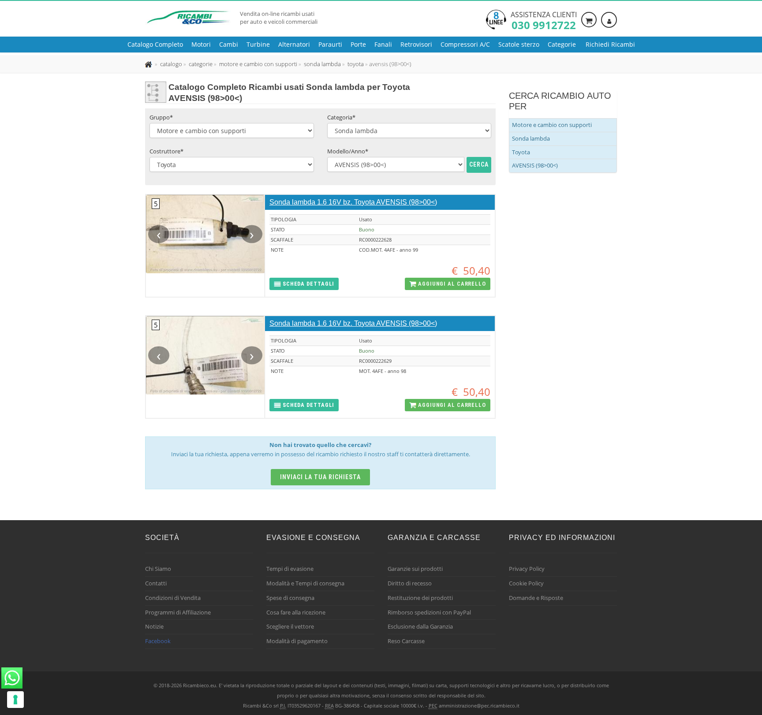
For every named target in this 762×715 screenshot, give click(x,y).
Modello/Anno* (347, 151)
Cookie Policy (526, 583)
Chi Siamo (158, 569)
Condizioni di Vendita (173, 598)
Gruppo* (161, 117)
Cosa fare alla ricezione (295, 612)
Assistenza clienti (544, 20)
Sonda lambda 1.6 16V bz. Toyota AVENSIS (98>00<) (353, 202)
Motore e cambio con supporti (552, 125)
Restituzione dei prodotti (420, 598)
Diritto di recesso (410, 583)
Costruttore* (166, 151)
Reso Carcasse (406, 641)
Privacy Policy (527, 569)
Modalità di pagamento (297, 641)
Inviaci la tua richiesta (320, 476)
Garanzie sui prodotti (415, 569)
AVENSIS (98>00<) (535, 165)
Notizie (154, 626)
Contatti (156, 583)
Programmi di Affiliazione (178, 612)
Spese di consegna (290, 598)
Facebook (158, 641)
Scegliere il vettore (290, 626)
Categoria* (341, 117)
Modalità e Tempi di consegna (305, 583)
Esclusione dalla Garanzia (420, 626)
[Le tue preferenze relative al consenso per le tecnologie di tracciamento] (15, 699)
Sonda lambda (531, 138)
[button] (304, 284)
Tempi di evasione (290, 569)
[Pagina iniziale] (149, 64)
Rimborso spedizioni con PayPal (429, 612)
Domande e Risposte (536, 598)
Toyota (521, 152)
